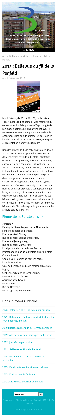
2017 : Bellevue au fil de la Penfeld (21, 349)
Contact (37, 400)
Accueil (6, 56)
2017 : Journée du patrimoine (17, 342)
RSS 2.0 (46, 400)
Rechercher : (21, 394)
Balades (16, 56)
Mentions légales (24, 400)
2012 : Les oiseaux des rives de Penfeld (22, 381)
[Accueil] (28, 20)
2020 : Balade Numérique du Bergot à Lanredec (27, 327)
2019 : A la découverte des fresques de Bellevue (27, 335)
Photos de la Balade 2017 (20, 217)
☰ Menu (28, 50)
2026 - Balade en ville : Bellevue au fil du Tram (26, 310)
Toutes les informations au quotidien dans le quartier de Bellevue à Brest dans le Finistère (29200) (29, 39)
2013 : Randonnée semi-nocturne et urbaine (25, 367)
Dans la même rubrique (19, 301)
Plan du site (8, 400)
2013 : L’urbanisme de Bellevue (18, 374)
